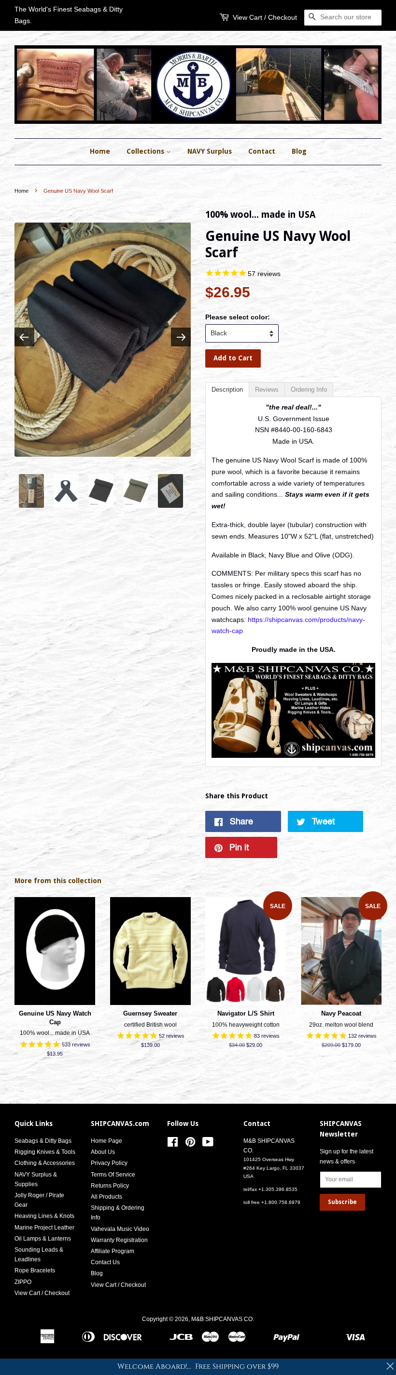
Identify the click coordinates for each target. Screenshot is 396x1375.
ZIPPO (22, 1282)
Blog (299, 151)
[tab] (227, 389)
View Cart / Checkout (265, 17)
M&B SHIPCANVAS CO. (222, 1319)
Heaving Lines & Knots (44, 1216)
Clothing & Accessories (44, 1163)
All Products (106, 1196)
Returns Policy (110, 1185)
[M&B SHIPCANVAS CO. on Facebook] (172, 1144)
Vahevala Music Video (120, 1229)
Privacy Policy (109, 1163)
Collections (146, 151)
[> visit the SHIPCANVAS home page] (293, 755)
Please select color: (237, 317)
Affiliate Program (112, 1251)
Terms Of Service (113, 1174)
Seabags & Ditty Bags (42, 1140)
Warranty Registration (119, 1240)
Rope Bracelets (34, 1270)
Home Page (106, 1140)
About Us (103, 1152)
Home (100, 151)
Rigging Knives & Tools (44, 1152)
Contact (261, 151)
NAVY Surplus (209, 151)
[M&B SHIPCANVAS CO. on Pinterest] (190, 1144)
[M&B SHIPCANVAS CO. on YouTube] (207, 1144)
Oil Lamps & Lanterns (42, 1238)
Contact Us (105, 1262)
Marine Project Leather (44, 1227)
